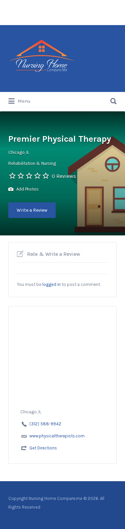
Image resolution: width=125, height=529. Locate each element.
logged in (51, 284)
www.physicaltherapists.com (57, 435)
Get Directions (43, 447)
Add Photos (27, 189)
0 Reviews (64, 176)
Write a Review (32, 210)
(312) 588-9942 (45, 423)
